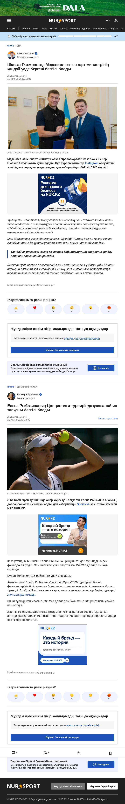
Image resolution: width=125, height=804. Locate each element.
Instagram (92, 163)
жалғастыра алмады (21, 594)
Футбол (26, 28)
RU (108, 20)
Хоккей (53, 28)
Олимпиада (99, 28)
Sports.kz (83, 504)
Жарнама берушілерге (102, 786)
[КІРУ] (116, 20)
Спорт (11, 28)
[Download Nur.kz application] (62, 8)
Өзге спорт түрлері (80, 28)
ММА (35, 28)
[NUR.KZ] (62, 21)
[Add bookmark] (110, 753)
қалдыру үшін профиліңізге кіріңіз (82, 338)
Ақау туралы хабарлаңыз (67, 786)
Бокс (44, 28)
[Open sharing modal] (78, 752)
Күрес (63, 28)
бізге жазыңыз (45, 285)
